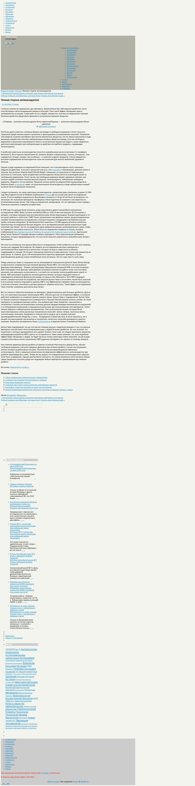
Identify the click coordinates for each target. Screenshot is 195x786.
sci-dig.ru (46, 773)
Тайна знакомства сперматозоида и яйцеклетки (26, 378)
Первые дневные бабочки (21, 484)
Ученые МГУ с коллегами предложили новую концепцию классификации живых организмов (23, 527)
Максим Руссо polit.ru (19, 367)
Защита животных (28, 671)
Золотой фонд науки (29, 674)
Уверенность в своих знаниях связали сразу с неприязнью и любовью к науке (22, 608)
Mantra (75, 782)
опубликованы (44, 322)
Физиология (12, 717)
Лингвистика (19, 690)
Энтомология (72, 77)
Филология (23, 718)
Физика (8, 30)
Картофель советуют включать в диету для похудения (28, 387)
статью (48, 195)
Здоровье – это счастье (13, 674)
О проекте (66, 89)
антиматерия (16, 726)
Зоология (10, 676)
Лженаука (9, 14)
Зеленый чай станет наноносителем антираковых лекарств (31, 385)
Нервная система (29, 706)
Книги (64, 82)
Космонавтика (12, 687)
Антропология (10, 3)
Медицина (9, 16)
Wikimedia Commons (47, 127)
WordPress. (85, 782)
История (10, 679)
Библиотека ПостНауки (24, 660)
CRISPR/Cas (11, 649)
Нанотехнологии (23, 701)
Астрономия (10, 7)
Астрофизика (10, 660)
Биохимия (11, 395)
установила (19, 185)
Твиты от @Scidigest (14, 638)
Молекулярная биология (19, 698)
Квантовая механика (26, 682)
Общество (9, 19)
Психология (9, 23)
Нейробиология (14, 706)
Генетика (18, 668)
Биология (9, 10)
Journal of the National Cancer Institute (59, 232)
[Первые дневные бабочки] (22, 486)
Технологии (9, 28)
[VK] (7, 43)
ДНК (16, 672)
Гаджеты (9, 669)
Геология (10, 671)
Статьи (8, 25)
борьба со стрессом (28, 728)
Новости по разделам (70, 48)
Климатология (13, 685)
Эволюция (22, 720)
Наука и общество (14, 703)
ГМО (29, 666)
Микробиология (21, 695)
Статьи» (18, 91)
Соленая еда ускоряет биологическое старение (26, 380)
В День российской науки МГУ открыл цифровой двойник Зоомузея (22, 556)
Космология (28, 684)
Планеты (10, 712)
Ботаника (22, 666)
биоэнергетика (26, 726)
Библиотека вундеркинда (14, 663)
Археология (9, 5)
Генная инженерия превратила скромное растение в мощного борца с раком (39, 390)
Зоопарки (21, 677)
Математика (29, 690)
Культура (24, 687)
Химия (7, 32)
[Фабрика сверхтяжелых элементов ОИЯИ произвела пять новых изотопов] (24, 592)
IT (20, 649)
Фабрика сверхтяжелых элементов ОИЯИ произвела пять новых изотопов (22, 584)
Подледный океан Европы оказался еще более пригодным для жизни (32, 93)
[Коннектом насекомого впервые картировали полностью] (24, 508)
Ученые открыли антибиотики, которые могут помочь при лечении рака (33, 96)
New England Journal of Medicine (27, 232)
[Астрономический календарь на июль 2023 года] (24, 470)
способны (56, 170)
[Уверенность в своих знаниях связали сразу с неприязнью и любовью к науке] (24, 616)
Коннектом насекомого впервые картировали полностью (23, 503)
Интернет (30, 677)
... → (17, 498)
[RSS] (12, 43)
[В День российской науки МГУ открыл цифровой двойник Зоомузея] (24, 564)
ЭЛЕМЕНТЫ (10, 721)
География (9, 12)
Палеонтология (11, 21)
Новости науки (11, 37)
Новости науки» (8, 91)
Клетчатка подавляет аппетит (18, 383)
